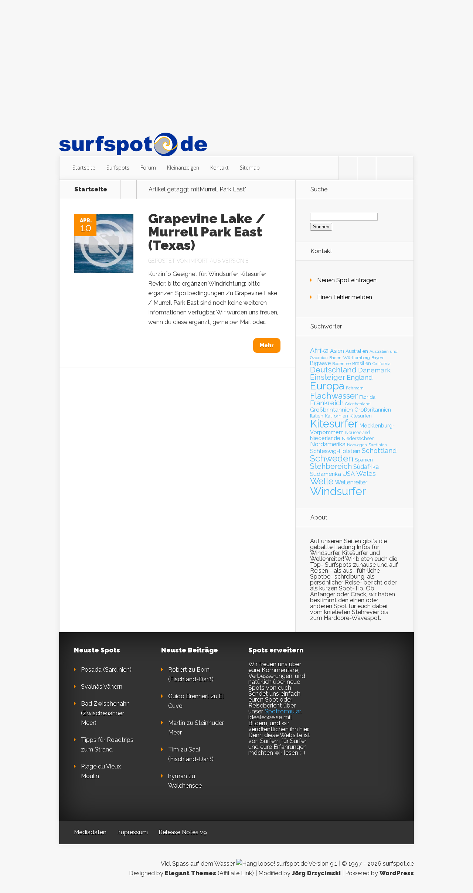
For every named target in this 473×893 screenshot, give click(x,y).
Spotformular (282, 711)
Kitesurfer (334, 423)
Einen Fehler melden (344, 297)
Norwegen (357, 444)
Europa (327, 386)
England (359, 377)
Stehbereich (331, 466)
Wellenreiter (351, 482)
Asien (337, 351)
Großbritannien (372, 409)
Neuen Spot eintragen (347, 280)
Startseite (83, 167)
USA (349, 473)
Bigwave (320, 363)
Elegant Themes (190, 873)
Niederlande (325, 438)
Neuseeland (357, 432)
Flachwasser (334, 396)
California (381, 363)
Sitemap (250, 167)
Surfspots (117, 167)
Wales (366, 473)
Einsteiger (327, 377)
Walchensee (185, 785)
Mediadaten (90, 832)
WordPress (397, 873)
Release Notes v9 (183, 832)
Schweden (331, 458)
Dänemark (374, 370)
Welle (321, 481)
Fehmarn (355, 388)
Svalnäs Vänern (101, 686)
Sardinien (377, 445)
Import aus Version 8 (218, 261)
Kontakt (219, 167)
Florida (367, 397)
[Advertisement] (236, 66)
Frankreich (327, 403)
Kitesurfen (361, 416)
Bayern (378, 357)
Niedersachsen (358, 438)
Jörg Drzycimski (316, 873)
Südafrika (366, 466)
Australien (357, 351)
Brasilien (361, 363)
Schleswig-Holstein (335, 451)
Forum (148, 167)
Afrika (319, 350)
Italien (316, 416)
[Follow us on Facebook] (366, 168)
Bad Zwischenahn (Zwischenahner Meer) (105, 713)
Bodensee (341, 363)
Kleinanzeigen (183, 167)
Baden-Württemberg (349, 357)
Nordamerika (328, 444)
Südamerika (325, 473)
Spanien (364, 460)
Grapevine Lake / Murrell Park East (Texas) (207, 232)
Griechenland (358, 404)
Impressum (132, 832)
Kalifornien (336, 416)
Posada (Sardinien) (106, 669)
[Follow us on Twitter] (347, 168)
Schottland (379, 450)
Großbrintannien (331, 409)
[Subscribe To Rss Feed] (385, 168)
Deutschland (333, 369)
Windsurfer (338, 491)
